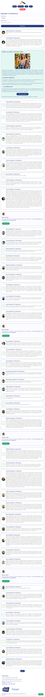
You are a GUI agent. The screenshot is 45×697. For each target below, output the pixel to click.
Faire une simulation (22, 94)
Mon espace (22, 9)
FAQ (31, 6)
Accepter (40, 694)
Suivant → (22, 670)
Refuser (35, 694)
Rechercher (22, 26)
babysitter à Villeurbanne (15, 31)
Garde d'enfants (20, 6)
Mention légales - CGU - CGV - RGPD (8, 683)
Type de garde (3, 16)
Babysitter (14, 6)
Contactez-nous (6, 223)
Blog (26, 6)
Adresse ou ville (4, 20)
